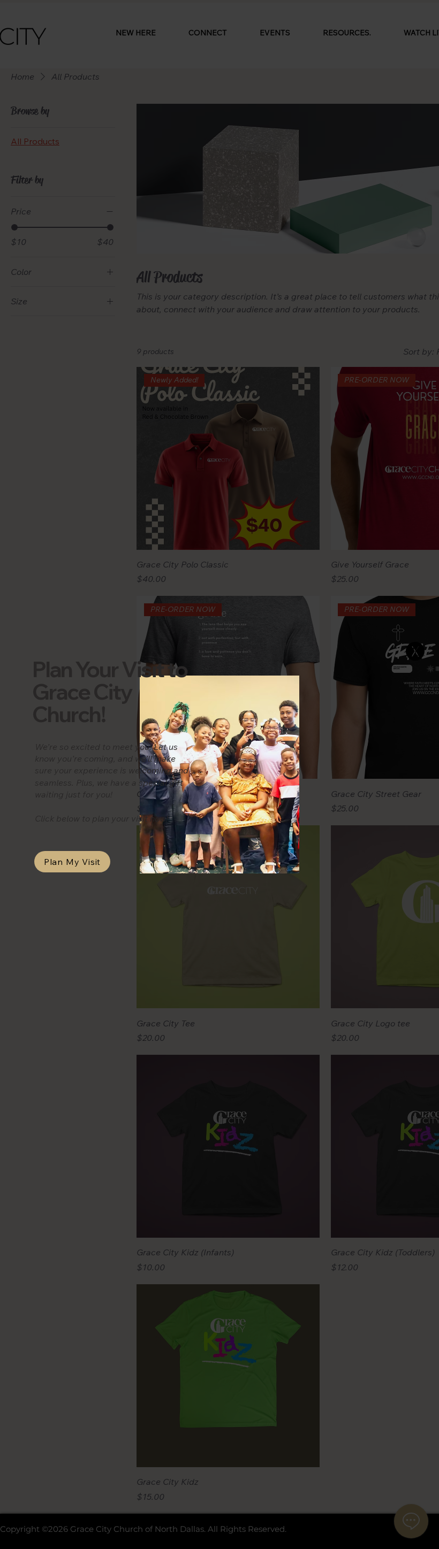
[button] (415, 651)
